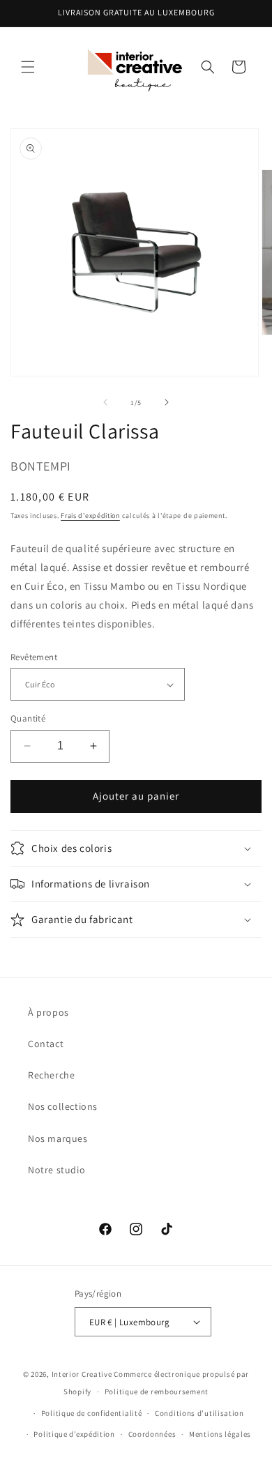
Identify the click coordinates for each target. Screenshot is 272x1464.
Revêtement (33, 657)
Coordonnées (152, 1434)
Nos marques (58, 1138)
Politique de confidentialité (91, 1413)
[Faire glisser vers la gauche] (105, 402)
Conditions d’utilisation (199, 1413)
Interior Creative (82, 1374)
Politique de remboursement (157, 1391)
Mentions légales (220, 1434)
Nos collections (63, 1106)
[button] (28, 67)
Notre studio (56, 1170)
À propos (48, 1012)
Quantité (27, 718)
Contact (45, 1043)
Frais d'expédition (90, 515)
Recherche (51, 1075)
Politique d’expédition (73, 1434)
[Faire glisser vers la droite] (166, 402)
